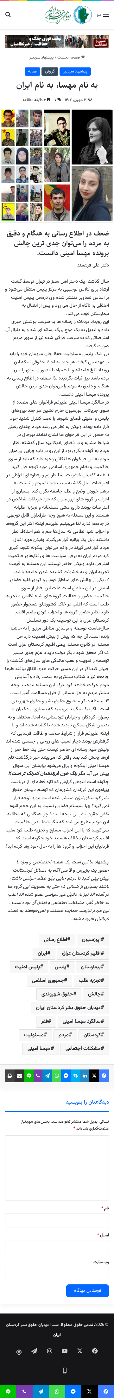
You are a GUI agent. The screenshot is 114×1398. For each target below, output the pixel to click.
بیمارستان (91, 967)
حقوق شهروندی (57, 994)
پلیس (60, 967)
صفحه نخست (69, 57)
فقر (44, 1021)
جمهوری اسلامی (48, 981)
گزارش (50, 71)
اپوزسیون (91, 940)
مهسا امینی (39, 1049)
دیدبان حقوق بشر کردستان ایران (68, 1008)
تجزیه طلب (90, 981)
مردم (64, 1035)
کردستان (92, 1035)
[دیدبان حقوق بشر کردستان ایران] (68, 14)
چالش (94, 994)
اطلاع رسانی (55, 940)
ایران (42, 953)
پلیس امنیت (27, 967)
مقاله (32, 71)
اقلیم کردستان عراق (81, 953)
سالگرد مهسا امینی (82, 1021)
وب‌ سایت (101, 1262)
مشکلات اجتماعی (83, 1049)
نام (105, 1208)
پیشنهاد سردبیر (41, 57)
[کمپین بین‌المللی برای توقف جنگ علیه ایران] (57, 42)
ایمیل (103, 1235)
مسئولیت (34, 1035)
